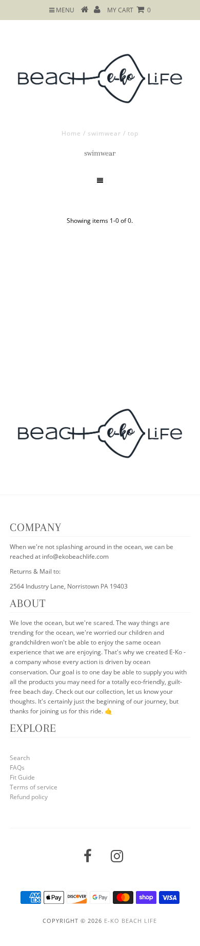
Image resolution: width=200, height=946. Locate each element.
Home (71, 133)
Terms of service (33, 787)
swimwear (104, 133)
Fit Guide (22, 777)
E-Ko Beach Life (130, 920)
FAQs (17, 767)
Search (20, 757)
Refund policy (29, 796)
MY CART (129, 10)
